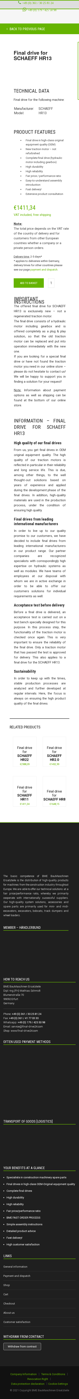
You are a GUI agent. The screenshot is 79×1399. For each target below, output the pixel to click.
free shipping (42, 215)
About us (9, 1312)
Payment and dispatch (16, 1275)
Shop (6, 1285)
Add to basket (28, 283)
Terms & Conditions (53, 1374)
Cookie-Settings (58, 1383)
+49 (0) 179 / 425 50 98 (42, 10)
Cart (5, 1294)
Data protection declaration (27, 1383)
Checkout (9, 1303)
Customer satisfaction (16, 1322)
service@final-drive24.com (27, 1026)
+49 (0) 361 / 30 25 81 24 (38, 3)
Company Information (23, 1374)
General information (15, 1266)
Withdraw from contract (22, 1346)
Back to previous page (27, 29)
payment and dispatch (44, 269)
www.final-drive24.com (24, 1030)
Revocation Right (37, 1379)
